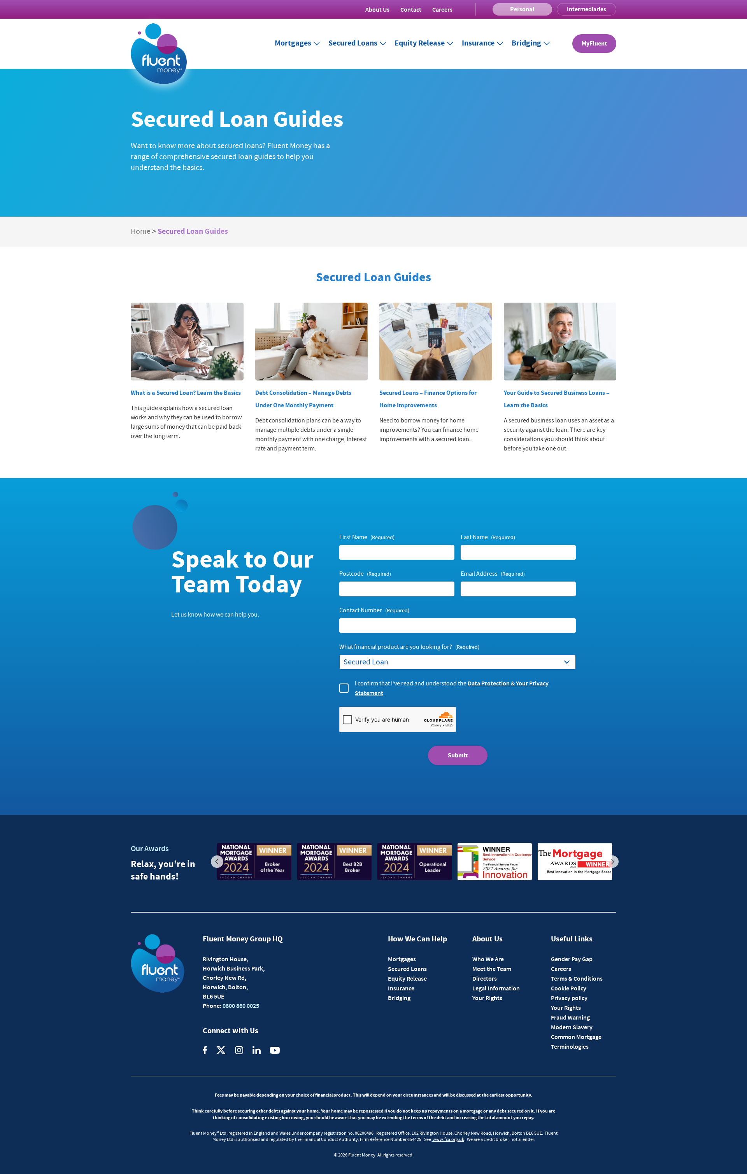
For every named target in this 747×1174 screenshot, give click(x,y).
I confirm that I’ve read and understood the (452, 688)
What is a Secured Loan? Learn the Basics (186, 393)
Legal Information (496, 988)
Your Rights (487, 998)
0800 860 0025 (240, 1005)
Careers (442, 9)
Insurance (478, 43)
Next (612, 861)
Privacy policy (569, 998)
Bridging (526, 43)
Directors (484, 978)
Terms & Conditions (577, 978)
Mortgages (293, 43)
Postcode (365, 574)
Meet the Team (491, 968)
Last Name (488, 537)
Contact (410, 9)
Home (141, 231)
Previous (217, 861)
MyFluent (594, 43)
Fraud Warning (570, 1017)
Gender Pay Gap (572, 959)
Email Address (493, 574)
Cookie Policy (568, 988)
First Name (367, 537)
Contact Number (374, 610)
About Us (377, 9)
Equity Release (420, 43)
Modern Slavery (572, 1027)
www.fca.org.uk (448, 1139)
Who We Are (488, 959)
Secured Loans (352, 43)
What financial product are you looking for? (409, 647)
